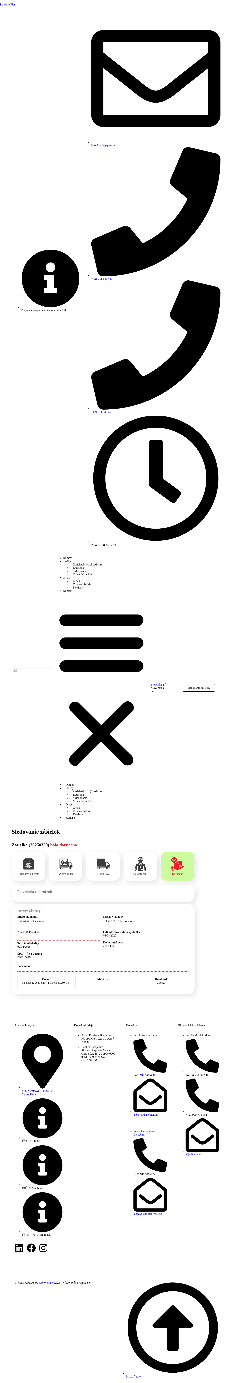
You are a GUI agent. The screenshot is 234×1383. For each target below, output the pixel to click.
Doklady (78, 587)
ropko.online (46, 1282)
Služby (67, 561)
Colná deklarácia (82, 574)
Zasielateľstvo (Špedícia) (87, 564)
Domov (67, 557)
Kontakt (67, 590)
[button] (101, 687)
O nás (66, 577)
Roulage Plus (7, 4)
